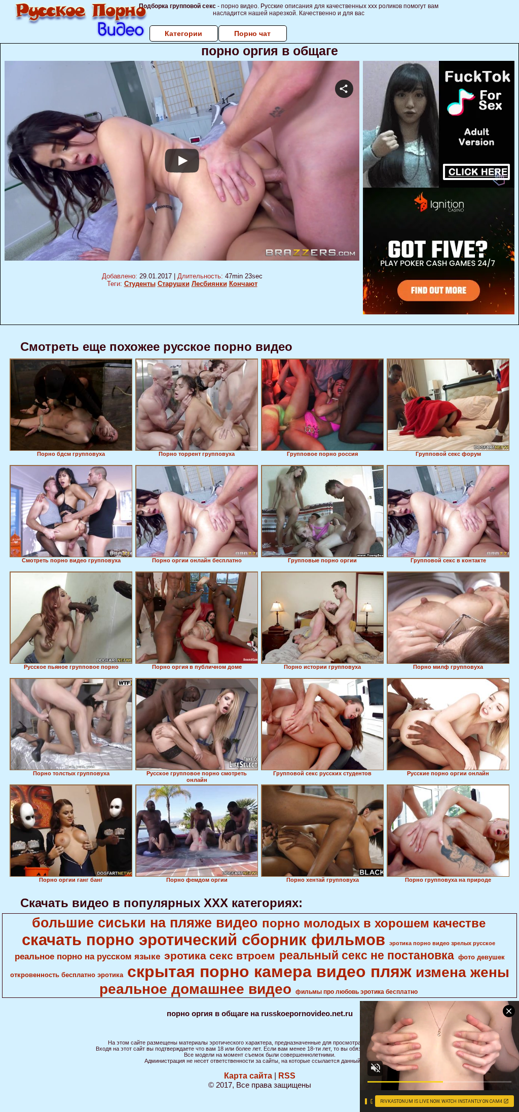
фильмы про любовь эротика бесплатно (356, 991)
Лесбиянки (209, 284)
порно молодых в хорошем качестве (374, 923)
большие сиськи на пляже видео (145, 922)
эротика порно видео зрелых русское (442, 943)
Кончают (243, 284)
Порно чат (252, 33)
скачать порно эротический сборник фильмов (203, 939)
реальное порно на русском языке (87, 956)
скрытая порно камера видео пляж (269, 971)
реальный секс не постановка (366, 955)
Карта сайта (248, 1075)
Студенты (140, 284)
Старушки (174, 284)
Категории (183, 33)
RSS (286, 1075)
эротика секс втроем (219, 956)
